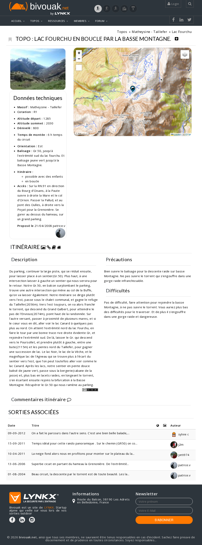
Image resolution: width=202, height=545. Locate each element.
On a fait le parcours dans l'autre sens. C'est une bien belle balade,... (80, 433)
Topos (122, 31)
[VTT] (124, 9)
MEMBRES (80, 21)
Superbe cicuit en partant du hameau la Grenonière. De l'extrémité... (80, 464)
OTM (188, 134)
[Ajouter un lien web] (49, 247)
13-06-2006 (16, 464)
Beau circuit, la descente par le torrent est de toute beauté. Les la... (80, 474)
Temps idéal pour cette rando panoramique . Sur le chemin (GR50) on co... (84, 443)
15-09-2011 (16, 443)
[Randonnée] (98, 9)
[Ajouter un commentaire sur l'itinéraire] (69, 399)
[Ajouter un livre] (54, 247)
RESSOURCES (56, 21)
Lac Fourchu (182, 31)
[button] (132, 89)
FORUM (99, 21)
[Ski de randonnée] (116, 9)
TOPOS (34, 21)
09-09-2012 (16, 433)
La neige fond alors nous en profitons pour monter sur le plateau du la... (83, 454)
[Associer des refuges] (59, 247)
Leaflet (177, 134)
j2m (180, 444)
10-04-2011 (16, 454)
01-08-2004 (16, 474)
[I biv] (13, 52)
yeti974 (183, 455)
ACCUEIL (16, 21)
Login (174, 4)
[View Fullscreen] (79, 68)
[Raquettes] (107, 9)
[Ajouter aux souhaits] (10, 38)
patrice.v (184, 465)
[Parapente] (133, 9)
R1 (35, 112)
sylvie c (183, 434)
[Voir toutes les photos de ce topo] (43, 247)
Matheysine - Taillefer (149, 31)
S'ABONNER (164, 520)
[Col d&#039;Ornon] (37, 69)
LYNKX (49, 507)
